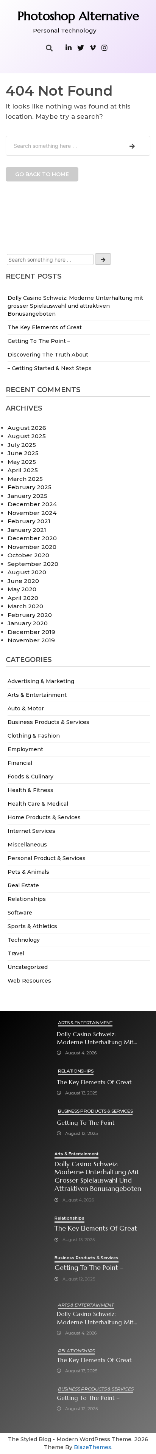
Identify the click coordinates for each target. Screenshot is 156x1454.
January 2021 (27, 529)
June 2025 (23, 453)
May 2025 (22, 461)
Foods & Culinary (30, 776)
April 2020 (23, 597)
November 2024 (32, 512)
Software (20, 912)
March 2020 (25, 606)
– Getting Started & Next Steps (50, 368)
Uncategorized (28, 967)
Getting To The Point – (39, 341)
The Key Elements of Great (45, 327)
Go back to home (42, 174)
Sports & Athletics (32, 926)
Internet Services (31, 831)
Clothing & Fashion (34, 735)
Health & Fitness (30, 790)
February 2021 (29, 521)
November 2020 (32, 546)
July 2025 (22, 444)
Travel (16, 953)
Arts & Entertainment (37, 694)
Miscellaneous (27, 844)
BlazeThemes (92, 1447)
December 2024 (32, 504)
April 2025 (23, 470)
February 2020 (30, 614)
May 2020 (22, 589)
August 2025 (27, 436)
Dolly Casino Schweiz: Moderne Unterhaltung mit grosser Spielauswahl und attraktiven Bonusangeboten (75, 306)
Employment (25, 749)
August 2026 (27, 427)
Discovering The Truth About (48, 354)
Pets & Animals (28, 871)
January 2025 (27, 495)
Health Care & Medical (38, 803)
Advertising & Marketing (41, 681)
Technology (24, 939)
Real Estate (23, 885)
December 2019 (31, 632)
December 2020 (32, 538)
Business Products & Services (48, 722)
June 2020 (23, 580)
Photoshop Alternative (78, 15)
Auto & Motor (26, 708)
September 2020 (33, 563)
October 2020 (28, 555)
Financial (20, 763)
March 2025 (25, 478)
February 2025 (29, 487)
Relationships (27, 899)
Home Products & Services (44, 817)
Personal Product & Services (47, 858)
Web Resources (29, 980)
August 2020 (27, 572)
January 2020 (28, 623)
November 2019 (31, 640)
